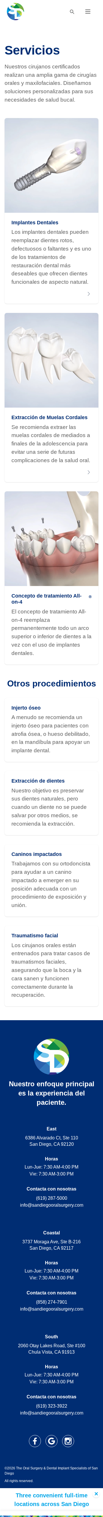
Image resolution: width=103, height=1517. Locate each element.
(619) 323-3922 (51, 1406)
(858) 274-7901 (51, 1302)
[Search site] (72, 11)
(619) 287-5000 (51, 1198)
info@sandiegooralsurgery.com (51, 1205)
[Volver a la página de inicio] (15, 11)
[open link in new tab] (35, 1441)
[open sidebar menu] (88, 11)
